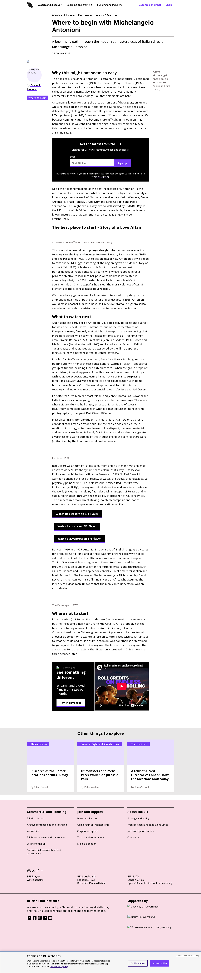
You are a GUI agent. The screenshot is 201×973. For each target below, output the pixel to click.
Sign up (122, 163)
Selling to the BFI (36, 843)
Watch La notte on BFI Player (77, 526)
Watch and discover (50, 4)
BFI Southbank (86, 876)
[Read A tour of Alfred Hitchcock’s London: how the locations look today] (150, 766)
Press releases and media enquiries (147, 824)
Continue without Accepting (187, 955)
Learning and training (79, 4)
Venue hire (33, 831)
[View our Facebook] (34, 918)
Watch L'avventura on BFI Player (79, 538)
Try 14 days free (71, 702)
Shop (169, 4)
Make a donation (86, 843)
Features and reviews (91, 15)
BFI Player (33, 876)
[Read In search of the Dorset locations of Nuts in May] (50, 766)
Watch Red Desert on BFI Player (77, 514)
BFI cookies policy (59, 966)
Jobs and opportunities (140, 831)
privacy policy (102, 176)
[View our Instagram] (39, 918)
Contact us (133, 837)
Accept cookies (160, 963)
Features (111, 15)
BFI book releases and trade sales (46, 837)
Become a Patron (87, 818)
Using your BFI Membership (93, 824)
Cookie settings (138, 963)
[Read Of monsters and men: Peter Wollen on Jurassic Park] (100, 766)
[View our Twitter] (29, 918)
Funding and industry (109, 4)
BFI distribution (36, 818)
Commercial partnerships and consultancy (44, 851)
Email (72, 156)
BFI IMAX (133, 876)
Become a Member (150, 4)
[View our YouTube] (50, 918)
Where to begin (37, 98)
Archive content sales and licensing (47, 824)
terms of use (138, 173)
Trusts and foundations (90, 837)
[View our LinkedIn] (45, 918)
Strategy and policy (138, 818)
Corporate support (87, 831)
